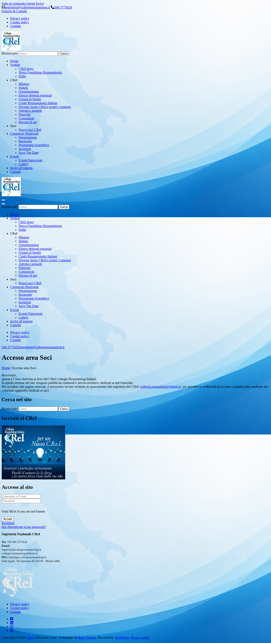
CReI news (26, 68)
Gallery (24, 164)
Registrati (8, 523)
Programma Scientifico (34, 145)
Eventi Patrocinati (30, 160)
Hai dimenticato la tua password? (24, 527)
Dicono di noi (28, 122)
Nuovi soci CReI (30, 130)
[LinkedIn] (11, 623)
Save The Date (29, 152)
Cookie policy (19, 22)
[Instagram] (11, 626)
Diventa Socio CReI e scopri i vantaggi (45, 107)
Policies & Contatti (14, 11)
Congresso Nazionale (24, 133)
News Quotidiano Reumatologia (40, 72)
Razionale (25, 141)
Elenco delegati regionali (35, 95)
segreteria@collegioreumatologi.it (27, 7)
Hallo (22, 76)
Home (14, 61)
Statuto (23, 88)
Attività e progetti (30, 110)
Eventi (14, 156)
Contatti (15, 26)
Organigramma (29, 91)
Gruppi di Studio (30, 99)
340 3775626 (63, 7)
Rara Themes (87, 637)
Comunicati (26, 118)
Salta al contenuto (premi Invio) (23, 3)
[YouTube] (11, 630)
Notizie (15, 65)
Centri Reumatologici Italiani (38, 103)
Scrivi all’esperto (21, 168)
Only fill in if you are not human (23, 511)
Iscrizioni (25, 149)
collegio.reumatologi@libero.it (160, 386)
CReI (29, 637)
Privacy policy (19, 18)
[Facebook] (11, 619)
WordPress (122, 637)
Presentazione (28, 137)
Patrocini (24, 114)
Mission (24, 84)
